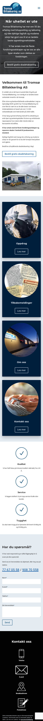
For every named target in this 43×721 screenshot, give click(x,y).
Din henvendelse (8, 605)
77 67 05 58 (10, 570)
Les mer (21, 251)
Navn (4, 578)
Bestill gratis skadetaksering (21, 64)
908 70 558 (30, 570)
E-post (4, 587)
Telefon (5, 596)
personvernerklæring (27, 719)
